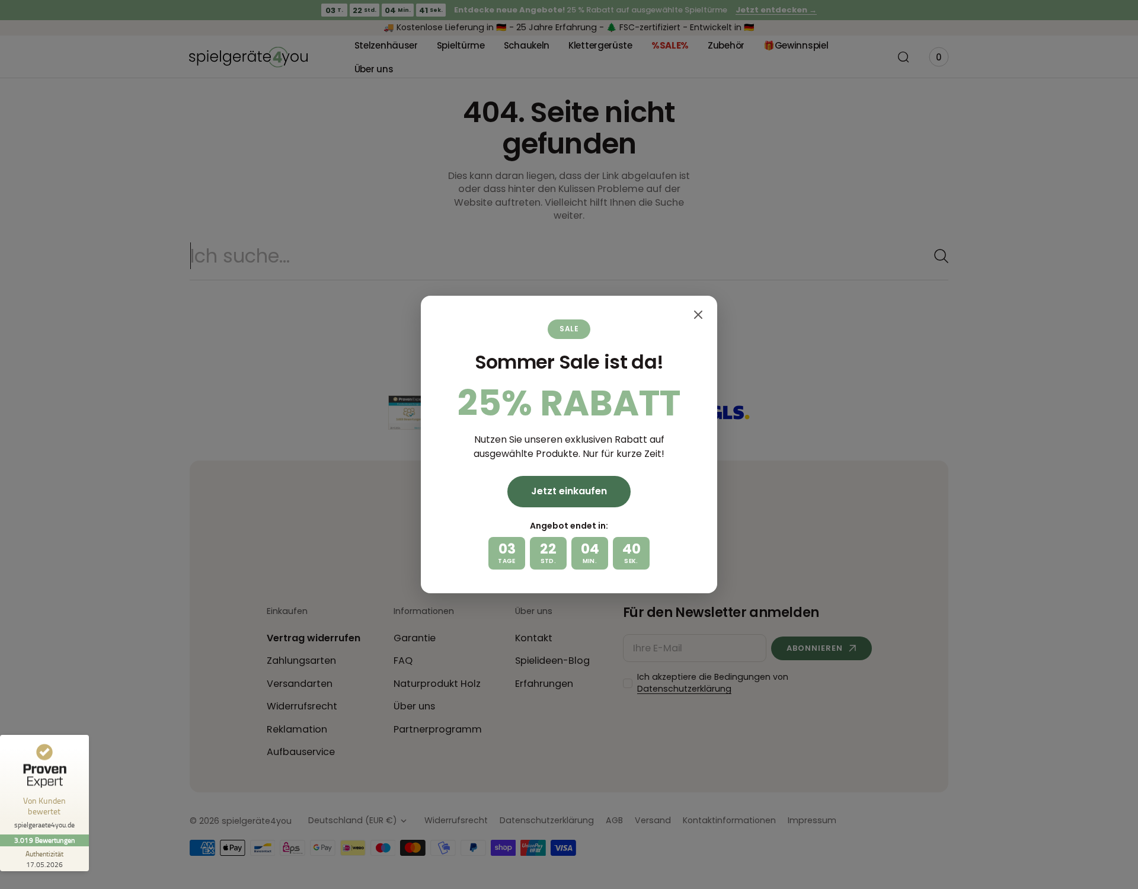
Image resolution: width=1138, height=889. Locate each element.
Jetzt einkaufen (569, 491)
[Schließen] (698, 315)
